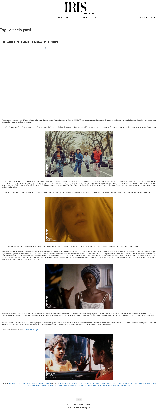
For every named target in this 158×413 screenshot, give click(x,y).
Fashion (60, 17)
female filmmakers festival (125, 383)
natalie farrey (91, 385)
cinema (80, 383)
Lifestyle (94, 17)
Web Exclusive (32, 383)
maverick (50, 385)
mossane (66, 385)
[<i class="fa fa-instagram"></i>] (151, 17)
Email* (79, 393)
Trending (85, 17)
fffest (136, 383)
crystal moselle (101, 383)
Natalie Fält (82, 385)
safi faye (99, 385)
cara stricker (73, 383)
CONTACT (88, 404)
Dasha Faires (111, 383)
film (140, 383)
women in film (125, 385)
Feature (76, 17)
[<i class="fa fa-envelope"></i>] (154, 17)
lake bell (35, 385)
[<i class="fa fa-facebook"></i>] (149, 17)
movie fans (74, 385)
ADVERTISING (78, 404)
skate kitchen (115, 385)
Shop (141, 17)
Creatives (12, 383)
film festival (146, 383)
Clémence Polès (89, 383)
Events (24, 383)
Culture (18, 383)
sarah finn (106, 385)
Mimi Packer (58, 385)
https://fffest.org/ (31, 330)
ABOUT (69, 404)
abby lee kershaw (62, 383)
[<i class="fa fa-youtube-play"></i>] (146, 17)
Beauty (68, 17)
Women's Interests (44, 383)
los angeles (42, 385)
